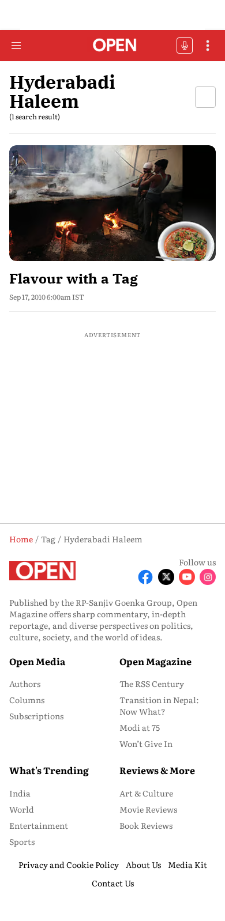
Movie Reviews (148, 809)
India (20, 793)
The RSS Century (151, 683)
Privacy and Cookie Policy (68, 864)
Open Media (37, 661)
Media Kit (187, 864)
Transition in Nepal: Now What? (159, 705)
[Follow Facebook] (145, 577)
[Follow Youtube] (187, 577)
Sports (22, 841)
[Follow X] (166, 577)
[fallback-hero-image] (112, 203)
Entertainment (38, 825)
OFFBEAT (185, 45)
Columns (26, 699)
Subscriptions (36, 716)
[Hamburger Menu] (16, 45)
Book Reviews (145, 825)
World (21, 809)
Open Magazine (155, 661)
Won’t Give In (145, 743)
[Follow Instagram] (208, 577)
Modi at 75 (139, 727)
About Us (143, 864)
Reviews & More (157, 770)
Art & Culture (146, 793)
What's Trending (49, 770)
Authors (24, 683)
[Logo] (113, 45)
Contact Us (113, 883)
